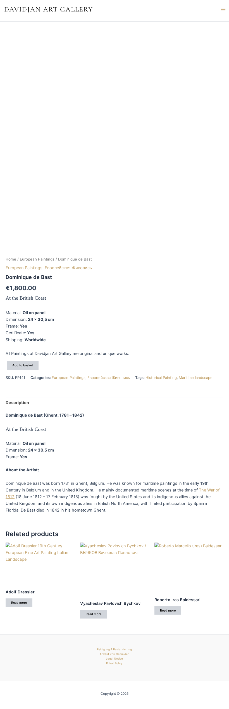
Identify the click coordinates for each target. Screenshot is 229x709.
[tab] (17, 402)
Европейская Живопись (68, 267)
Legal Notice (114, 658)
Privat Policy (114, 663)
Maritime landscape (196, 377)
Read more (19, 603)
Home (11, 259)
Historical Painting (161, 377)
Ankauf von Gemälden (114, 654)
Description (17, 402)
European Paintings (37, 259)
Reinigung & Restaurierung (114, 649)
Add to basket (22, 365)
